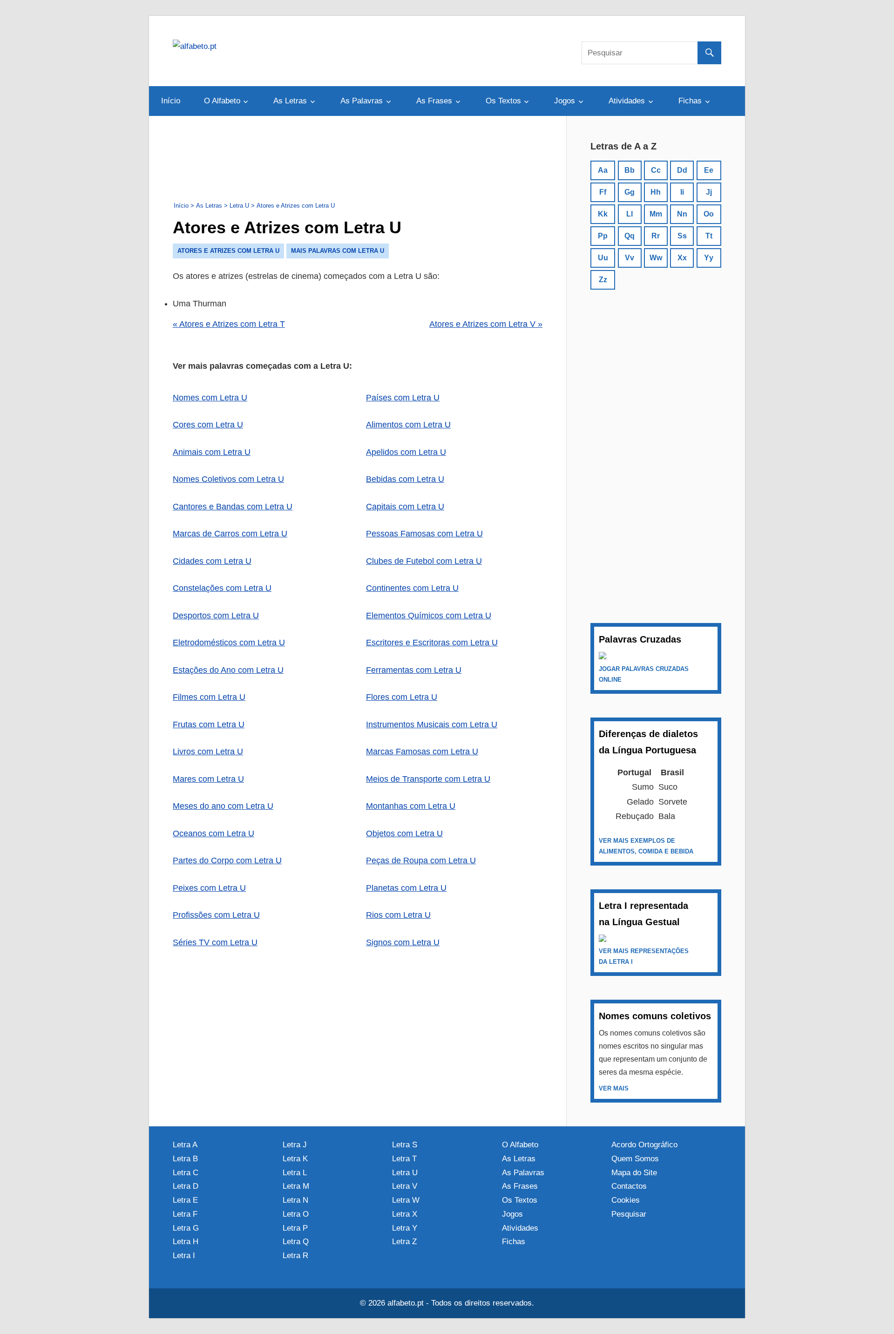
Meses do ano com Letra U (223, 806)
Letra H (185, 1241)
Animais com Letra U (212, 452)
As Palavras (361, 100)
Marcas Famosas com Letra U (422, 751)
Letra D (185, 1186)
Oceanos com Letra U (213, 833)
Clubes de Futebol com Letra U (424, 561)
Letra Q (296, 1241)
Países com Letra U (403, 397)
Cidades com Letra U (212, 561)
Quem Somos (635, 1158)
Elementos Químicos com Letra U (428, 615)
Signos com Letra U (403, 942)
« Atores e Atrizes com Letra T (229, 324)
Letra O (296, 1214)
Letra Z (404, 1241)
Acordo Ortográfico (644, 1144)
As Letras (290, 100)
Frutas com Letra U (208, 724)
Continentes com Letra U (412, 588)
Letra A (185, 1144)
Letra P (295, 1228)
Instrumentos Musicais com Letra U (431, 724)
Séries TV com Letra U (215, 942)
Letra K (295, 1158)
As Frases (434, 100)
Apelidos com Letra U (406, 452)
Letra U (405, 1172)
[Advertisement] (357, 161)
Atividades (627, 100)
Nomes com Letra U (210, 397)
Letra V (404, 1186)
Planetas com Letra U (406, 888)
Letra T (404, 1158)
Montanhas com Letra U (410, 806)
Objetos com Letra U (404, 833)
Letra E (185, 1200)
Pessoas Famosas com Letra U (424, 533)
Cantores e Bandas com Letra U (232, 506)
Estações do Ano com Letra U (228, 670)
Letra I (184, 1255)
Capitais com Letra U (405, 506)
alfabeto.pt (405, 1303)
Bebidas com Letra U (405, 479)
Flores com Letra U (401, 697)
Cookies (625, 1200)
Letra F (185, 1214)
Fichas (690, 100)
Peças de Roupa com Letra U (421, 860)
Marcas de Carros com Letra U (230, 533)
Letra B (185, 1158)
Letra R (295, 1255)
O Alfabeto (222, 100)
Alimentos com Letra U (408, 424)
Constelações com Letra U (222, 588)
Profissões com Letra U (216, 915)
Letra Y (404, 1228)
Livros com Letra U (208, 751)
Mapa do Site (634, 1172)
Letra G (186, 1228)
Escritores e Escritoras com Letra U (432, 642)
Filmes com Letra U (209, 697)
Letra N (295, 1200)
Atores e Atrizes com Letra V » (485, 324)
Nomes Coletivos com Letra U (228, 479)
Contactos (629, 1186)
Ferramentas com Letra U (413, 670)
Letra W (406, 1200)
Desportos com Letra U (216, 615)
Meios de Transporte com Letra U (428, 779)
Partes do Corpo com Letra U (227, 860)
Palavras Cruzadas (640, 639)
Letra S (404, 1144)
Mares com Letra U (208, 779)
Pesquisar (628, 1214)
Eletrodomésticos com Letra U (229, 642)
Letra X (404, 1214)
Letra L (295, 1172)
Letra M (296, 1186)
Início (170, 100)
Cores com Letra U (208, 424)
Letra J (295, 1144)
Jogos (564, 100)
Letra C (185, 1172)
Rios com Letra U (398, 915)
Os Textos (503, 100)
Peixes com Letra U (209, 888)
